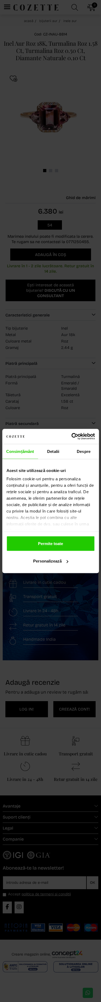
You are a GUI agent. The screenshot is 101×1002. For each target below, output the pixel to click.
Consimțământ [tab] (20, 451)
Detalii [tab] (53, 451)
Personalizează (47, 561)
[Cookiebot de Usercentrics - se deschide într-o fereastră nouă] (72, 436)
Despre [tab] (83, 451)
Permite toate (50, 543)
